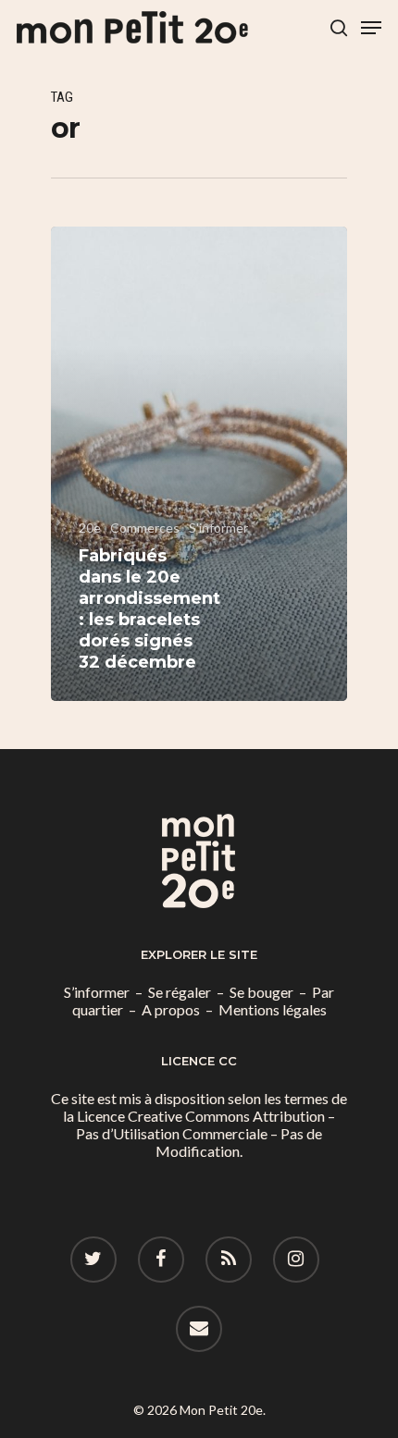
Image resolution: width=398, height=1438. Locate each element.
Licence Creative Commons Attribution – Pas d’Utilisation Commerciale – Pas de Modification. (205, 1133)
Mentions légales (272, 1009)
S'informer (218, 527)
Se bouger (261, 992)
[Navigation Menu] (371, 27)
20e (90, 527)
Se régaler (179, 992)
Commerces (145, 527)
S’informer (97, 992)
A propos (171, 1009)
